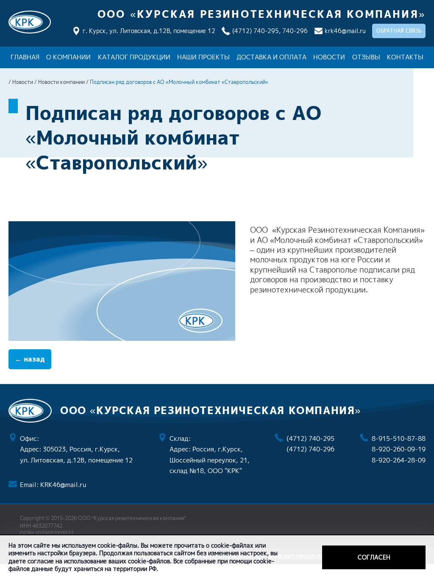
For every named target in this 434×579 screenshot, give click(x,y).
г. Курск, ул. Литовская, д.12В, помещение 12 (149, 31)
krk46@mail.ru (345, 31)
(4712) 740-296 (310, 449)
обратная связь (398, 30)
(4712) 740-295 (310, 438)
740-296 (295, 31)
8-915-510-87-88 (399, 438)
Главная (25, 57)
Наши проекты (203, 57)
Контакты (405, 57)
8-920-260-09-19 (399, 449)
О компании (68, 57)
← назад (30, 359)
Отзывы (366, 57)
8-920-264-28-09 (399, 460)
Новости (329, 57)
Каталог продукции (134, 57)
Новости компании (61, 82)
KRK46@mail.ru (63, 484)
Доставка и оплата (271, 57)
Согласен (374, 557)
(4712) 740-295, (256, 31)
